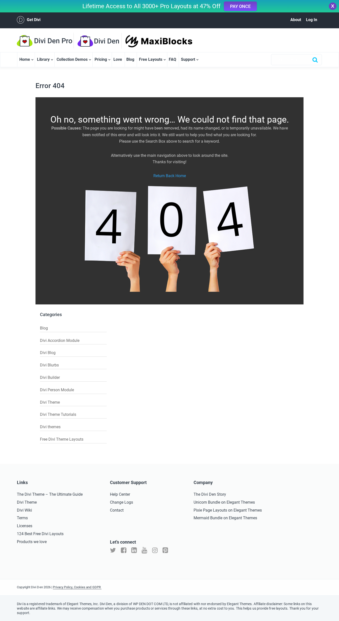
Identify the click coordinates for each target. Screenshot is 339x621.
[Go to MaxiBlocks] (150, 41)
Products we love (32, 541)
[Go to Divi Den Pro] (46, 40)
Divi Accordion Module (59, 340)
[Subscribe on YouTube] (144, 550)
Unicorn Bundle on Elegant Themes (224, 502)
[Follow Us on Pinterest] (165, 550)
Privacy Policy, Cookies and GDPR (77, 587)
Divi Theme (50, 402)
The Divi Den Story (210, 494)
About (295, 19)
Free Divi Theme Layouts (61, 439)
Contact (117, 510)
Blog (130, 59)
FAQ (172, 59)
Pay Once (240, 6)
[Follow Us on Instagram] (155, 550)
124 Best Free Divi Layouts (40, 533)
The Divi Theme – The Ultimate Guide (50, 494)
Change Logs (121, 502)
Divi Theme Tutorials (58, 414)
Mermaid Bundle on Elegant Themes (225, 518)
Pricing (101, 59)
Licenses (24, 525)
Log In (311, 19)
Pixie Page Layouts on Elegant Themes (228, 510)
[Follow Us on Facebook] (123, 550)
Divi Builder (50, 377)
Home (24, 59)
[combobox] (296, 59)
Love (117, 59)
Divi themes (50, 427)
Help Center (120, 494)
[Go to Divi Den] (101, 41)
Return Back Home (169, 175)
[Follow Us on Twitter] (113, 550)
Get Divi (33, 19)
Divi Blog (48, 352)
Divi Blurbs (49, 365)
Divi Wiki (24, 510)
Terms (22, 518)
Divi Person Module (57, 390)
